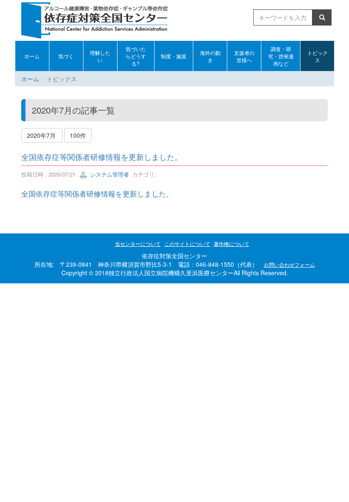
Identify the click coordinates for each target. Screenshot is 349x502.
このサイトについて (187, 243)
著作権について (231, 243)
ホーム (30, 78)
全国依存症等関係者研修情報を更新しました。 (101, 156)
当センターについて (138, 243)
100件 (78, 135)
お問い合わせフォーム (289, 264)
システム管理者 (109, 174)
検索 (323, 17)
